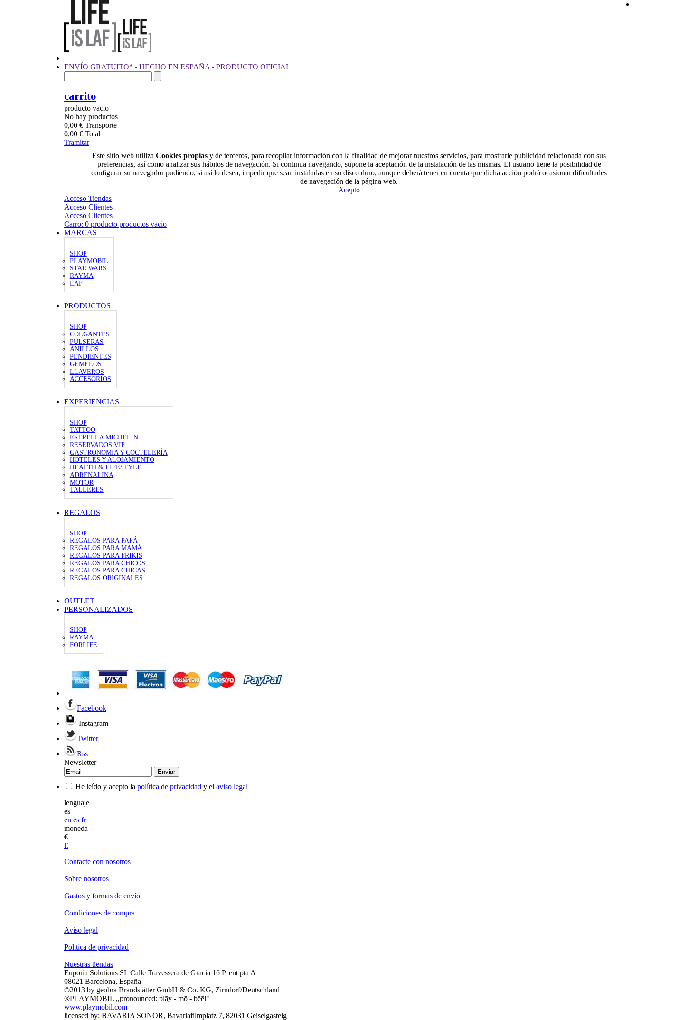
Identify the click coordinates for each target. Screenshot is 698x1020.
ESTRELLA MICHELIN (104, 437)
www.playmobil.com (95, 1007)
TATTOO (82, 429)
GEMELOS (86, 364)
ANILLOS (84, 349)
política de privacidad (169, 786)
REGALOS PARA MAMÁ (106, 548)
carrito (80, 96)
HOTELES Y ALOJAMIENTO (112, 459)
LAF (76, 283)
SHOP (78, 253)
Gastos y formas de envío (102, 896)
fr (83, 820)
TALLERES (87, 489)
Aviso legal (81, 930)
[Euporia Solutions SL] (107, 50)
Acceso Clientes (88, 207)
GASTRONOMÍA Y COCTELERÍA (119, 452)
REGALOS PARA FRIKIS (106, 555)
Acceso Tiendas (88, 198)
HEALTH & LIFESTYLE (105, 467)
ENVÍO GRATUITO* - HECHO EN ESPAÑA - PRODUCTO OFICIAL (177, 67)
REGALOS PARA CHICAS (107, 570)
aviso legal (232, 786)
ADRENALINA (91, 474)
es (76, 820)
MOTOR (82, 482)
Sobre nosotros (86, 879)
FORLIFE (83, 644)
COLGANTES (90, 334)
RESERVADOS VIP (97, 444)
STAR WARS (88, 268)
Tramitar (76, 142)
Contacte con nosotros (97, 862)
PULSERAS (87, 341)
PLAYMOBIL (89, 261)
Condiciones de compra (99, 913)
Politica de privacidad (96, 947)
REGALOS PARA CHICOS (107, 563)
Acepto (349, 190)
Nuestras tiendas (88, 964)
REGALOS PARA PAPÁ (104, 540)
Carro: (115, 224)
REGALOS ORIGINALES (106, 577)
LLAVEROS (87, 371)
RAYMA (82, 275)
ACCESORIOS (90, 378)
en (67, 820)
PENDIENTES (90, 356)
